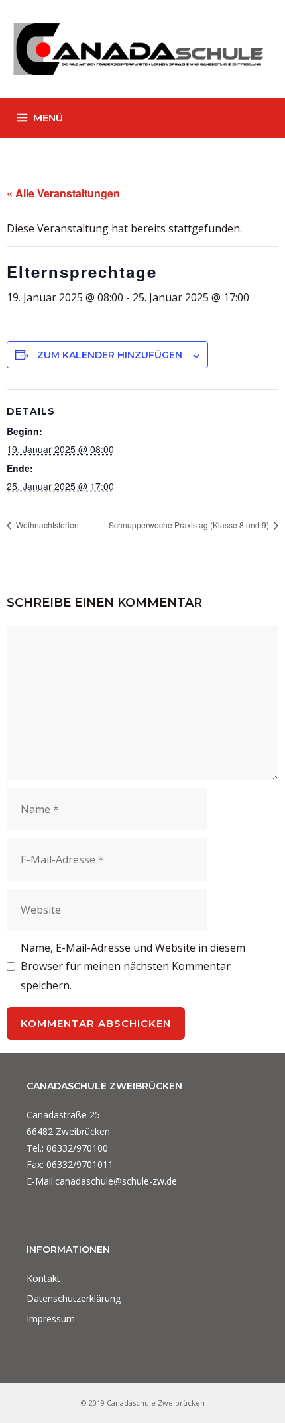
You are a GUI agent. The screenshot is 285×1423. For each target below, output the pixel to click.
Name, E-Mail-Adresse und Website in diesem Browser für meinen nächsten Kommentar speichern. (133, 966)
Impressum (51, 1318)
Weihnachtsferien (46, 524)
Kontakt (43, 1278)
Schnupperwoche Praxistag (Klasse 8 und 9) (190, 524)
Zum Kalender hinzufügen (109, 355)
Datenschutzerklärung (74, 1298)
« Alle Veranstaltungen (63, 193)
